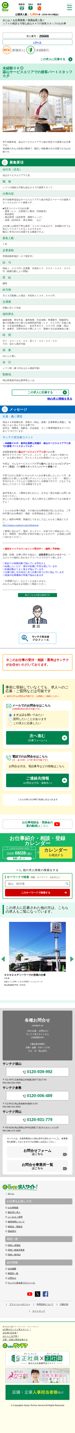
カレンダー (56, 852)
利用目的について (45, 1304)
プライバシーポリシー (19, 1304)
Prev (3, 959)
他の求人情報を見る (59, 398)
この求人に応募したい (27, 723)
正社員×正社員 (9, 1333)
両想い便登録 (14, 1245)
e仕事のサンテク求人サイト (16, 1329)
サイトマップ (38, 1311)
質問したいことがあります (30, 719)
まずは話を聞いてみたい (28, 714)
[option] (37, 954)
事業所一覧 (13, 1273)
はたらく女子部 (10, 1336)
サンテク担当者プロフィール (21, 1283)
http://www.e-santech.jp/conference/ (21, 525)
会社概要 (12, 1269)
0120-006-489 (39, 1095)
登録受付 (12, 1231)
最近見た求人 (14, 1212)
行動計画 (64, 1304)
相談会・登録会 (15, 1226)
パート (37, 42)
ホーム (11, 1193)
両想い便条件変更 (16, 1250)
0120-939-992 (39, 1071)
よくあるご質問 (15, 1217)
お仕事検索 (13, 1207)
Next (72, 959)
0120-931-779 (39, 1119)
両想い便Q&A (14, 1254)
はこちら (37, 824)
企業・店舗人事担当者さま (15, 1339)
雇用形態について (16, 1221)
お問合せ (12, 1278)
